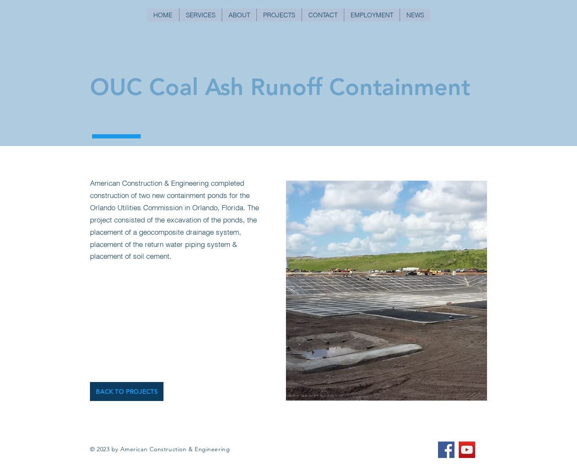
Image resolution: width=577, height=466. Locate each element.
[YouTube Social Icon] (467, 450)
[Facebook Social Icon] (446, 450)
